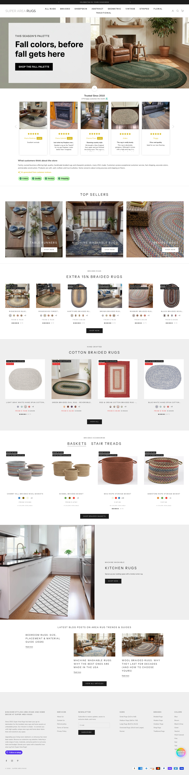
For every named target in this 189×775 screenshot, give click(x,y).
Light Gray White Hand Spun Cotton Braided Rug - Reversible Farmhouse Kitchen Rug (25, 403)
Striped (144, 9)
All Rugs (50, 9)
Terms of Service (62, 728)
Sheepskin (81, 9)
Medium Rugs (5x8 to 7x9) (129, 720)
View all (94, 422)
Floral (158, 9)
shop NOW (94, 331)
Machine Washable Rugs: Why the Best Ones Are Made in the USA (93, 664)
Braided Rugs (158, 717)
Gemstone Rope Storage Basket (164, 494)
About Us (60, 717)
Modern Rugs (158, 720)
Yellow (176, 749)
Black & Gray (178, 724)
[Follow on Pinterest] (18, 761)
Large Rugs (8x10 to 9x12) (129, 724)
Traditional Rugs (159, 731)
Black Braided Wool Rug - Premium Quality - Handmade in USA (171, 311)
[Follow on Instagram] (12, 761)
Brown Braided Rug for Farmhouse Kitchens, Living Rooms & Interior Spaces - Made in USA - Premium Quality (110, 311)
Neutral (176, 731)
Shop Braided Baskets (94, 516)
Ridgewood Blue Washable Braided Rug (17, 311)
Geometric (114, 9)
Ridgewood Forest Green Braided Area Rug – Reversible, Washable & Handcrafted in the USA (48, 311)
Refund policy (61, 724)
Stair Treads (106, 444)
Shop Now (49, 250)
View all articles (94, 684)
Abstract (97, 9)
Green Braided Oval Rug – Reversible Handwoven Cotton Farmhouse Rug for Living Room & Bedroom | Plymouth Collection (71, 403)
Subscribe (86, 732)
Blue (176, 717)
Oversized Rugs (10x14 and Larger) (132, 728)
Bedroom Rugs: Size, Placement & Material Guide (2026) (43, 638)
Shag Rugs (157, 728)
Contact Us (61, 720)
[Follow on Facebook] (6, 761)
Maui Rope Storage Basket (117, 494)
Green (176, 728)
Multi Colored (179, 735)
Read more (29, 647)
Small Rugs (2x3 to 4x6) (128, 717)
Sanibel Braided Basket (71, 494)
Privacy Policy (61, 731)
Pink (175, 738)
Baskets (77, 444)
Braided (65, 9)
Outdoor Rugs (158, 724)
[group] (94, 52)
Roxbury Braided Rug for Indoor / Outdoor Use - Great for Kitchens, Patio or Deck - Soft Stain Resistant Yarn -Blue (140, 311)
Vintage (130, 9)
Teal (175, 746)
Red (175, 742)
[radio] (10, 315)
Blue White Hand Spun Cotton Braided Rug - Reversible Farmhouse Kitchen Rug (164, 403)
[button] (16, 126)
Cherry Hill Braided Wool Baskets (25, 494)
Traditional (103, 13)
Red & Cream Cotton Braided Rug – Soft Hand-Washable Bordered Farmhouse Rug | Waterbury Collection (118, 403)
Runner (122, 731)
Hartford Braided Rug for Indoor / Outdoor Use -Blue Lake (79, 311)
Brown (176, 720)
